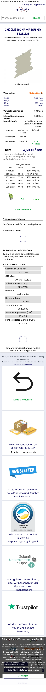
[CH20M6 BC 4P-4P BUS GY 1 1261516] (23, 63)
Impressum (7, 1)
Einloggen (27, 4)
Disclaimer (33, 1)
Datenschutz (20, 1)
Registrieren (39, 4)
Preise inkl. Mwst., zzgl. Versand (18, 154)
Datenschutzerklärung (29, 670)
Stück (36, 199)
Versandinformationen (23, 364)
